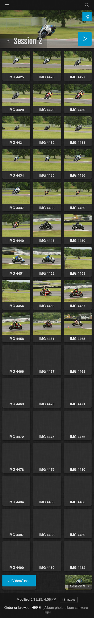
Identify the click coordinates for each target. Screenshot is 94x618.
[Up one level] (8, 41)
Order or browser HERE (22, 607)
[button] (9, 608)
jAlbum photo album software (66, 607)
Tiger (47, 612)
